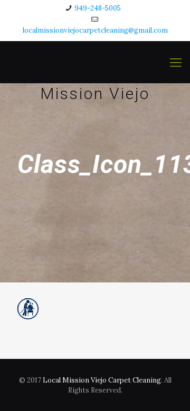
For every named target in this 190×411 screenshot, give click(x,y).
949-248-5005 (97, 8)
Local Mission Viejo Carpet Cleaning (102, 380)
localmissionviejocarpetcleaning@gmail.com (95, 30)
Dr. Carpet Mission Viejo (95, 65)
